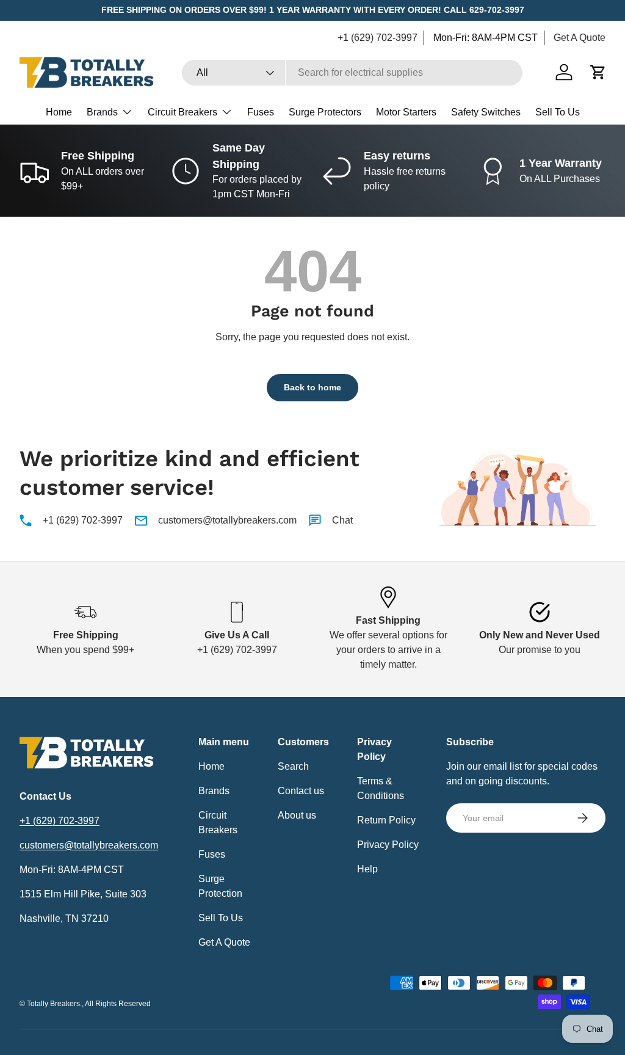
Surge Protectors (325, 112)
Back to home (312, 387)
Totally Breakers (53, 1003)
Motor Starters (406, 112)
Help (367, 869)
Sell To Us (557, 112)
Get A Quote (579, 37)
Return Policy (386, 820)
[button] (598, 72)
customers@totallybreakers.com (227, 520)
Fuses (260, 112)
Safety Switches (486, 112)
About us (297, 815)
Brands (213, 791)
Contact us (301, 791)
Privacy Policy (388, 844)
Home (59, 112)
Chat (342, 520)
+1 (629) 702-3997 (377, 37)
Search (293, 766)
